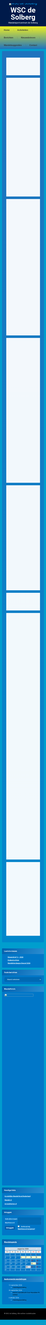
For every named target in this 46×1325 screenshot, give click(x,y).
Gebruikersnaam (11, 1219)
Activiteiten (22, 30)
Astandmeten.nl (11, 1204)
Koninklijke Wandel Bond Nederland (17, 1196)
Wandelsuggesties (13, 45)
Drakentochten (13, 960)
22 (33, 1264)
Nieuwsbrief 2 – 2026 (15, 957)
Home (7, 30)
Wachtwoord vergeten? (26, 1229)
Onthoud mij (25, 1227)
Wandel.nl (8, 1200)
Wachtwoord (9, 1223)
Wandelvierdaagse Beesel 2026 (19, 963)
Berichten (8, 38)
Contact (33, 45)
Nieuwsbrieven (28, 38)
